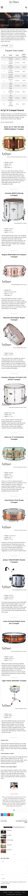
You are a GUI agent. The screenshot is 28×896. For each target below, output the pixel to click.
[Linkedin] (14, 810)
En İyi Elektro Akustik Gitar (21, 821)
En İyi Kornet (9, 844)
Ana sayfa (2, 10)
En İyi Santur (9, 849)
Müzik (6, 10)
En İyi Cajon (4, 821)
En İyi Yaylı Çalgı (10, 840)
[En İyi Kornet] (3, 846)
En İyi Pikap (9, 835)
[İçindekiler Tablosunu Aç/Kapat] (10, 46)
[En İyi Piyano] (3, 832)
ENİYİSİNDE (5, 892)
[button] (25, 7)
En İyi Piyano (9, 830)
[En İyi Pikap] (3, 836)
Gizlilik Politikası (18, 892)
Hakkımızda (11, 892)
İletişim (23, 892)
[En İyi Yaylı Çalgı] (3, 841)
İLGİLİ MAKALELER (8, 827)
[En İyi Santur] (3, 851)
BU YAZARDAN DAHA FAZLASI (18, 827)
